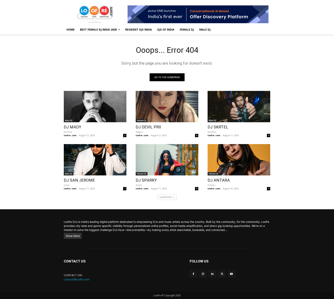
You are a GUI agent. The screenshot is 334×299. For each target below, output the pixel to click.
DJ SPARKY (146, 180)
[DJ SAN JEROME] (95, 159)
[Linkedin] (212, 274)
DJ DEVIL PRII (148, 127)
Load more (166, 197)
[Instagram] (203, 274)
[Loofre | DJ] (95, 14)
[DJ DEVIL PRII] (167, 106)
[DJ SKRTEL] (239, 106)
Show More (73, 235)
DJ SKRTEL (218, 127)
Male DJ (68, 120)
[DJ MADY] (95, 106)
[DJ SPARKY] (167, 159)
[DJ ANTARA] (239, 159)
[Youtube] (231, 274)
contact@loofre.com (76, 279)
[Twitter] (222, 274)
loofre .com (70, 135)
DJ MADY (72, 127)
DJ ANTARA (219, 180)
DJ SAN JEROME (79, 180)
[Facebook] (193, 274)
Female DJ (141, 120)
